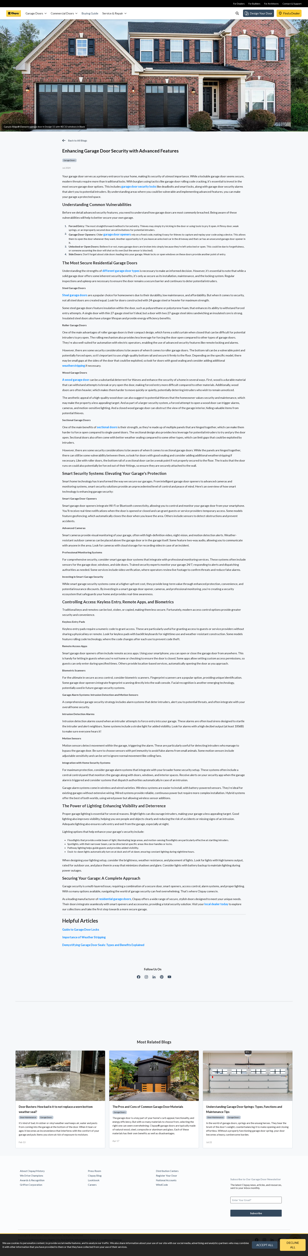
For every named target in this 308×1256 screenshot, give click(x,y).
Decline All (293, 1245)
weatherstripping (73, 365)
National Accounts (166, 1180)
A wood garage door (75, 379)
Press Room (94, 1170)
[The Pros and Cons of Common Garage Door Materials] (154, 1076)
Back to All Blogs (77, 140)
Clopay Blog (95, 1175)
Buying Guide (89, 13)
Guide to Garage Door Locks (80, 929)
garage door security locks (138, 186)
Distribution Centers (167, 1170)
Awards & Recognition (32, 1180)
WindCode (162, 1184)
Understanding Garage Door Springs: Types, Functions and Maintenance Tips (244, 1109)
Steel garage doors (74, 295)
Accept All (264, 1245)
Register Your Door (166, 1175)
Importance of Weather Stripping (84, 937)
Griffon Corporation (31, 1184)
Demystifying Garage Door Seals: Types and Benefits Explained (103, 945)
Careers (92, 1184)
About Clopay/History (32, 1170)
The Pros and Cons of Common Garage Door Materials (147, 1106)
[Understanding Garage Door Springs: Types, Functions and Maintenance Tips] (247, 1076)
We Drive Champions (31, 1175)
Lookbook (93, 1180)
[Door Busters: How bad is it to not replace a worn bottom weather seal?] (60, 1076)
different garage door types (120, 271)
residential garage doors (115, 899)
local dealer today (216, 904)
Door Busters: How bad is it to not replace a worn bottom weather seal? (56, 1109)
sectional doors (107, 427)
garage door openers (117, 234)
